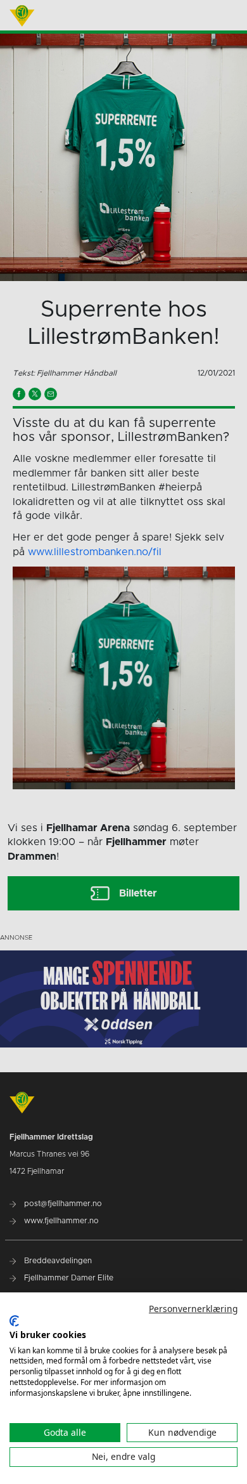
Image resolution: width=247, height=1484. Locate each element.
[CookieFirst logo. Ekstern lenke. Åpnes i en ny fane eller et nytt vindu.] (14, 1321)
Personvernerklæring (193, 1309)
